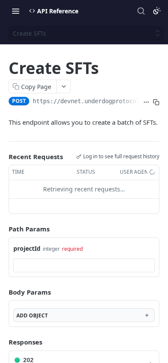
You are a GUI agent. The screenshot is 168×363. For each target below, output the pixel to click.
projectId (26, 248)
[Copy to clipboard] (156, 102)
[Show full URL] (146, 102)
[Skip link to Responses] (2, 342)
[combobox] (84, 265)
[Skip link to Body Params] (2, 292)
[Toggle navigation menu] (15, 11)
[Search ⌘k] (141, 11)
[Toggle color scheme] (157, 11)
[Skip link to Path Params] (2, 228)
